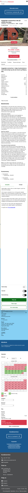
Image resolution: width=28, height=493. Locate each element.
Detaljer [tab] (21, 184)
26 (6, 372)
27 (9, 372)
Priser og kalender (14, 56)
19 (6, 370)
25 (25, 370)
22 (15, 370)
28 (12, 372)
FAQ (26, 488)
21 (12, 370)
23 (18, 370)
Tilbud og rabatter (23, 491)
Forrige (7, 358)
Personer (3, 403)
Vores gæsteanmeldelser (12, 59)
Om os (17, 491)
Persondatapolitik (6, 491)
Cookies (19, 488)
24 (21, 370)
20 (9, 370)
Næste (20, 358)
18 (25, 368)
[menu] (27, 1)
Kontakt (22, 488)
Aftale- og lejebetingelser (14, 426)
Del (26, 20)
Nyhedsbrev (13, 491)
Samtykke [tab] (7, 184)
